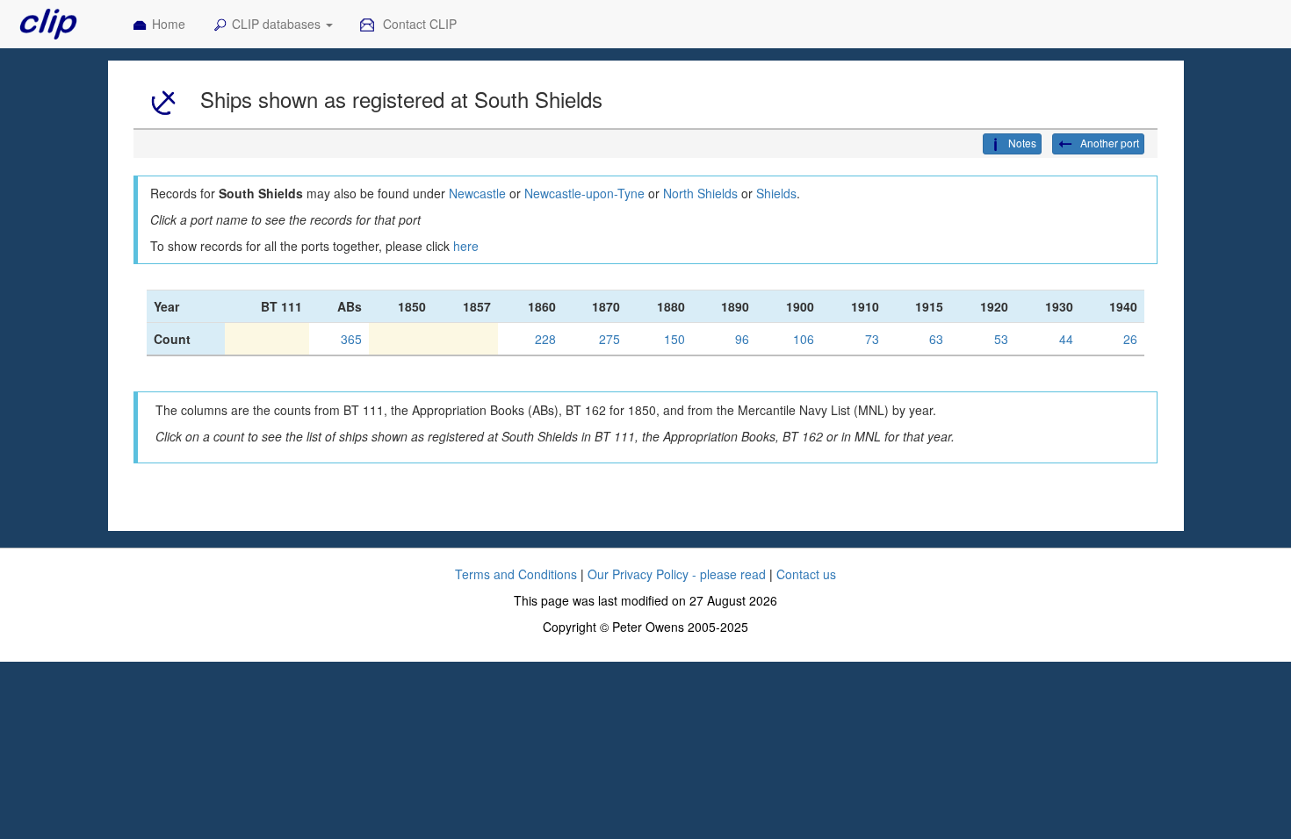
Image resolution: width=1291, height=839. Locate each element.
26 (1130, 339)
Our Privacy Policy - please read (677, 574)
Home (168, 23)
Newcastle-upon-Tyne (584, 193)
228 (545, 339)
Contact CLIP (418, 23)
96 (742, 339)
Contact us (806, 574)
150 (674, 339)
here (466, 246)
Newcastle (477, 193)
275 (609, 339)
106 (803, 339)
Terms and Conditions (516, 574)
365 (351, 339)
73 (872, 339)
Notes (1022, 142)
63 (936, 339)
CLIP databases (278, 23)
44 (1066, 339)
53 (1001, 339)
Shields (776, 193)
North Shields (700, 193)
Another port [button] (1108, 142)
